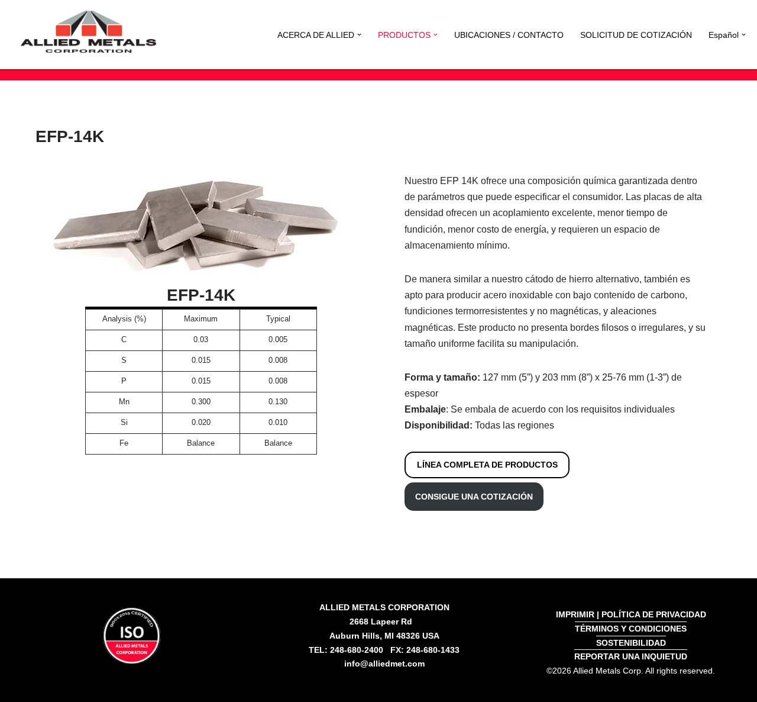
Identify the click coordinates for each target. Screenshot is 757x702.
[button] (359, 35)
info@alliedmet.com (384, 663)
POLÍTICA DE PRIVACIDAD (653, 614)
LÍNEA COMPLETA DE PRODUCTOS (487, 464)
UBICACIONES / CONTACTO (509, 35)
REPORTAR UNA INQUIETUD (630, 656)
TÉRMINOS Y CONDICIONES (631, 628)
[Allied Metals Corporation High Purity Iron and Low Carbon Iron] (88, 32)
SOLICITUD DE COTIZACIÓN (636, 35)
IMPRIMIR (575, 614)
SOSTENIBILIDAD (631, 643)
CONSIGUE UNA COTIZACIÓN (474, 496)
